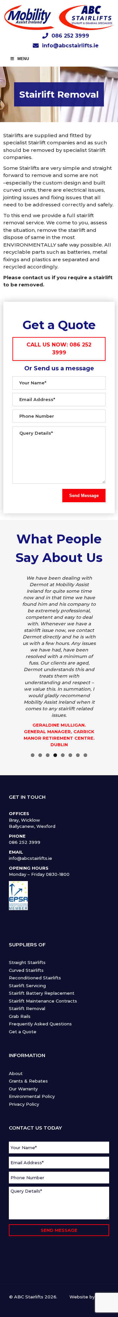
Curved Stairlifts (26, 970)
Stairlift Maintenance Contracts (43, 1001)
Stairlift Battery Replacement (41, 993)
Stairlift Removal (27, 1008)
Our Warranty (23, 1088)
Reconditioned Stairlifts (35, 977)
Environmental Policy (32, 1096)
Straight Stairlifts (27, 962)
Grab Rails (19, 1016)
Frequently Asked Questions (40, 1023)
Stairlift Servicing (27, 985)
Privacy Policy (24, 1104)
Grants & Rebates (28, 1081)
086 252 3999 (70, 36)
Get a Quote (22, 1031)
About (16, 1073)
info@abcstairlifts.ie (70, 45)
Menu (23, 58)
